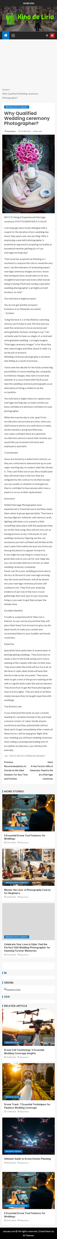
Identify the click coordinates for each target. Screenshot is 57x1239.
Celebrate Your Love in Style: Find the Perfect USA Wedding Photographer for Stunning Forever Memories (27, 947)
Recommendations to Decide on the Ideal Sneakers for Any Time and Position (16, 770)
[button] (13, 35)
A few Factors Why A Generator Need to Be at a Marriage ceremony (41, 770)
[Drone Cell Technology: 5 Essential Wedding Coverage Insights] (28, 1027)
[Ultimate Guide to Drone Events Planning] (28, 1136)
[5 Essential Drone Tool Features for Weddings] (28, 812)
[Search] (47, 35)
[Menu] (13, 35)
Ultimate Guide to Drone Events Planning (27, 1158)
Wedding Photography (17, 107)
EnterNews (45, 1231)
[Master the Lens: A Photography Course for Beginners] (28, 867)
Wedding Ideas (12, 1042)
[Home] (5, 35)
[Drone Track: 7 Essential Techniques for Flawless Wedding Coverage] (28, 1081)
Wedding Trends (13, 1151)
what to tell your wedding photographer (27, 755)
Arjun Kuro (11, 131)
